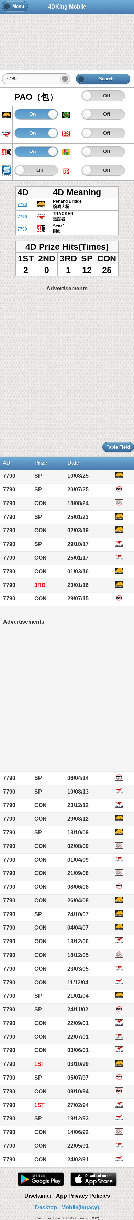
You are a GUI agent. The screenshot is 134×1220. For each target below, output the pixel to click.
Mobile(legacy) (79, 1207)
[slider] (86, 95)
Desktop (46, 1207)
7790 (22, 204)
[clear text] (64, 78)
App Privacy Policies (83, 1196)
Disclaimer (38, 1196)
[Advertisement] (67, 38)
